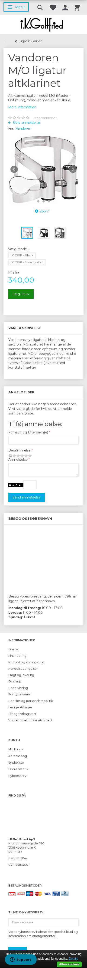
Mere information (22, 107)
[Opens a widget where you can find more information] (21, 960)
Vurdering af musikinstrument (30, 720)
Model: (18, 249)
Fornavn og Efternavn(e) (28, 432)
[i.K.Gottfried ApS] (43, 24)
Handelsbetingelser (23, 668)
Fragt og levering (21, 675)
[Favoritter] (52, 7)
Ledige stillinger (20, 707)
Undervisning (18, 688)
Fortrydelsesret (20, 694)
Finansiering (17, 655)
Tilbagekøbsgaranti (22, 714)
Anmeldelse (18, 460)
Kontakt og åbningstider (26, 662)
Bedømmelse (19, 450)
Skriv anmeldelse (26, 123)
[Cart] (77, 7)
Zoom (44, 211)
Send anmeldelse (27, 497)
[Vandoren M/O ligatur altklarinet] (43, 169)
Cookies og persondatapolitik (30, 701)
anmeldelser (45, 118)
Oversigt (14, 681)
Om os (13, 649)
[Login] (65, 7)
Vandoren (23, 128)
